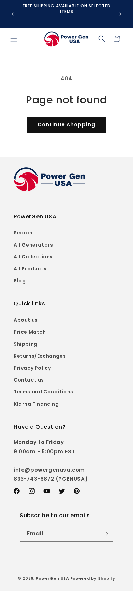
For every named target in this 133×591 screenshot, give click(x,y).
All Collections (33, 256)
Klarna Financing (36, 404)
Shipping (26, 344)
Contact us (29, 379)
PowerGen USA (52, 578)
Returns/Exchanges (40, 356)
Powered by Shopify (93, 578)
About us (26, 320)
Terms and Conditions (43, 391)
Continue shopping (66, 124)
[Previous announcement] (12, 13)
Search (23, 232)
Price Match (30, 331)
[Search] (101, 38)
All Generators (33, 244)
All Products (30, 268)
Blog (20, 280)
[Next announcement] (120, 13)
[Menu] (13, 38)
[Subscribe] (105, 534)
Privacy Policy (32, 368)
